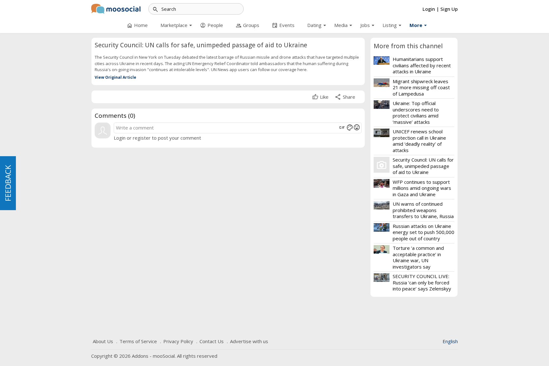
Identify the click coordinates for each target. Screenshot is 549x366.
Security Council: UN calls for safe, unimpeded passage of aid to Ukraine (423, 165)
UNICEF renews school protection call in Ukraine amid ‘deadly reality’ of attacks (419, 140)
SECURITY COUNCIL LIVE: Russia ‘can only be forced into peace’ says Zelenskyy (422, 282)
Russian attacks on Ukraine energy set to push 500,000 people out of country (423, 232)
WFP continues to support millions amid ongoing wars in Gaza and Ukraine (422, 188)
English (450, 341)
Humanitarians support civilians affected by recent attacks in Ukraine (422, 65)
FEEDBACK (8, 183)
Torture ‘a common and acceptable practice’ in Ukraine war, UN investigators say (418, 257)
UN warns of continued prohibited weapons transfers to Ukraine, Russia (423, 210)
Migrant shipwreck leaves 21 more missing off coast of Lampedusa (421, 87)
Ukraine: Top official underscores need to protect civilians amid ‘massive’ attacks (416, 112)
